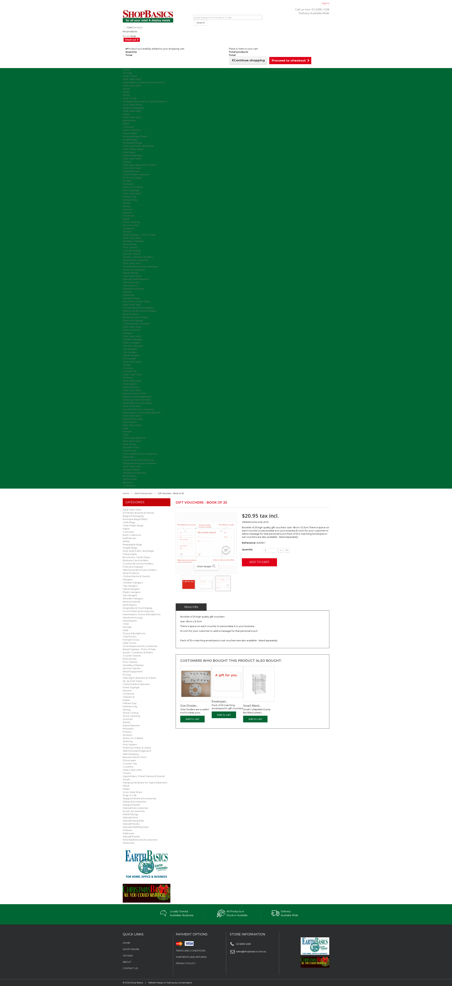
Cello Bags (129, 152)
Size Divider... (189, 706)
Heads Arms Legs (132, 418)
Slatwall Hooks (131, 282)
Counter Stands (132, 250)
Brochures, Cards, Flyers (136, 301)
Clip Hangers (130, 349)
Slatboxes (128, 295)
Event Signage (131, 190)
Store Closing (130, 225)
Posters (127, 180)
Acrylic (126, 95)
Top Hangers (130, 352)
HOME (126, 942)
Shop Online (130, 76)
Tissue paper (130, 133)
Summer (128, 209)
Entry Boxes (129, 244)
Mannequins (130, 422)
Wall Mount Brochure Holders (139, 310)
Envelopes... (220, 701)
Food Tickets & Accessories (138, 409)
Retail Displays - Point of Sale (139, 234)
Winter (126, 203)
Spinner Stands (131, 253)
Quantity (247, 549)
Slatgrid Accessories (134, 472)
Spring (126, 206)
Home (126, 69)
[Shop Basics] (155, 16)
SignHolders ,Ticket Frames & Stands (144, 82)
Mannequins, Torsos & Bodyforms (141, 412)
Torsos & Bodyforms (134, 437)
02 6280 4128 (320, 9)
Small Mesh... (252, 706)
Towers (127, 364)
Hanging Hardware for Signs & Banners (145, 101)
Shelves (127, 291)
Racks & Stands (131, 329)
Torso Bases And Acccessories (140, 453)
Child (126, 434)
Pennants (128, 183)
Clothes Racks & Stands (136, 323)
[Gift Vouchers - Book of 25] (188, 583)
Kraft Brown (129, 120)
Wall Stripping (131, 387)
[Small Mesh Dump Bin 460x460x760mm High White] (259, 684)
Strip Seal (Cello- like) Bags (138, 145)
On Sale (127, 72)
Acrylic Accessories (134, 269)
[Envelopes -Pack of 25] (227, 681)
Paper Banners (131, 171)
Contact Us (129, 485)
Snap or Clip (130, 98)
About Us (128, 482)
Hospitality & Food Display (137, 402)
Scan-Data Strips (132, 104)
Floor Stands (130, 247)
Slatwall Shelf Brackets (136, 279)
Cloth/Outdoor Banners (136, 174)
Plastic (126, 91)
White (126, 123)
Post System (130, 383)
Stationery (129, 456)
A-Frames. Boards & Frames (138, 460)
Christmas (128, 215)
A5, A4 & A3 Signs (132, 177)
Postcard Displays (133, 320)
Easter (126, 218)
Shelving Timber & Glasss (137, 399)
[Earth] (146, 863)
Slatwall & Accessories (135, 260)
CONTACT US (130, 968)
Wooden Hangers (133, 345)
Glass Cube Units (132, 374)
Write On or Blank (133, 187)
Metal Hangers (131, 355)
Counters (128, 368)
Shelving (128, 377)
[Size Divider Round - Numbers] (196, 684)
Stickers (127, 231)
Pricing (127, 161)
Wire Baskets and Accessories (140, 266)
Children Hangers (133, 339)
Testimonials (130, 479)
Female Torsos (131, 447)
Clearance (129, 228)
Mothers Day (130, 199)
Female (127, 431)
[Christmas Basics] (146, 891)
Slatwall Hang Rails (133, 288)
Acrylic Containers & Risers (138, 256)
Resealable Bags (132, 142)
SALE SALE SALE (132, 79)
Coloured (128, 126)
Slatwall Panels (131, 298)
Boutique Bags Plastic (135, 136)
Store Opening (131, 222)
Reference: (249, 542)
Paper (126, 114)
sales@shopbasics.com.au (251, 951)
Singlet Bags (130, 139)
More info (191, 607)
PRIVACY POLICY (185, 963)
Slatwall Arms (130, 285)
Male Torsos (129, 444)
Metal (126, 88)
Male (125, 428)
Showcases (129, 358)
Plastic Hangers (131, 342)
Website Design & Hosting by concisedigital (170, 982)
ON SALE (128, 955)
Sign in (325, 3)
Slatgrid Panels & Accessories (139, 463)
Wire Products (131, 314)
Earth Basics (129, 475)
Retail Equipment (132, 155)
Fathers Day (129, 196)
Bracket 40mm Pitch (134, 393)
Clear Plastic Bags (133, 149)
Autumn (127, 212)
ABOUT (127, 961)
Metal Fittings (130, 272)
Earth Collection (132, 130)
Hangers (127, 333)
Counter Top (130, 371)
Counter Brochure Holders (138, 307)
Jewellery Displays (133, 241)
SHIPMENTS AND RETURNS (191, 956)
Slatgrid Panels (131, 469)
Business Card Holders (135, 317)
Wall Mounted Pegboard (137, 396)
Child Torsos (129, 450)
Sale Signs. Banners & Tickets (139, 164)
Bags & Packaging (133, 107)
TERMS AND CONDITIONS (191, 950)
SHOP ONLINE (131, 949)
